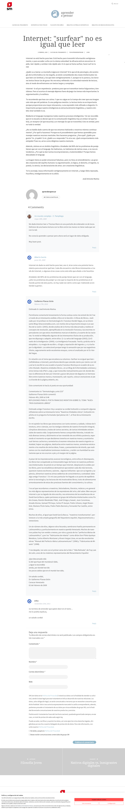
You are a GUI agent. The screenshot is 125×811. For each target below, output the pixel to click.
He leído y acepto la (45, 731)
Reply (94, 247)
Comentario (34, 644)
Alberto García (40, 257)
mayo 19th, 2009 (40, 219)
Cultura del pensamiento (20, 25)
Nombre (33, 661)
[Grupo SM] (9, 6)
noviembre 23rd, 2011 (42, 604)
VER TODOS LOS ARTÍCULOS (51, 197)
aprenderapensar (77, 52)
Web (31, 681)
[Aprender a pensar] (62, 14)
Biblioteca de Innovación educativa (103, 25)
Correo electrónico (37, 671)
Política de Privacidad (50, 696)
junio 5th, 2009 (39, 260)
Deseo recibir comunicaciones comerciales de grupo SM (49, 735)
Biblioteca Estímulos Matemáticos (78, 25)
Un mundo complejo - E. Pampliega (48, 216)
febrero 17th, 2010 (41, 304)
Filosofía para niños (57, 25)
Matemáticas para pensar (39, 25)
